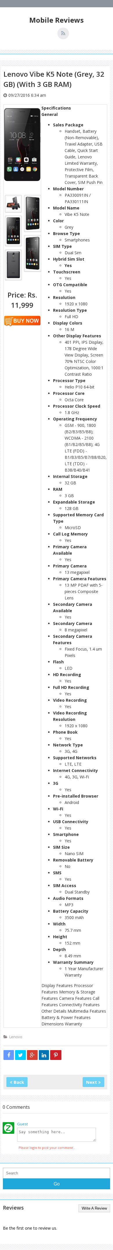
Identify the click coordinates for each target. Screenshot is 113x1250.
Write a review (94, 1208)
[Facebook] (8, 1055)
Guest (22, 1124)
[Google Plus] (32, 1055)
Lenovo (15, 1036)
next (92, 1082)
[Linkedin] (44, 1055)
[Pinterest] (55, 1055)
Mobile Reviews (56, 20)
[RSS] (63, 33)
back (18, 1082)
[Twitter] (20, 1055)
